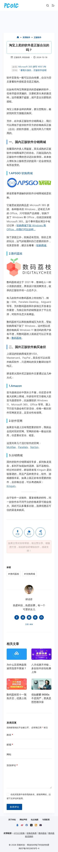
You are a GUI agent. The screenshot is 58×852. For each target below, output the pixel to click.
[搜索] (47, 5)
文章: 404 (29, 624)
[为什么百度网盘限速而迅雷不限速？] (17, 654)
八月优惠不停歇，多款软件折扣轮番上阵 (41, 668)
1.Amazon (15, 385)
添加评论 (12, 765)
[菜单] (53, 5)
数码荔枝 (16, 337)
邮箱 (10, 744)
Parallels (23, 447)
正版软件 (17, 57)
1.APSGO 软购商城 (21, 173)
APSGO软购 (19, 833)
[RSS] (36, 825)
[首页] (18, 37)
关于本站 (12, 819)
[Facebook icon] (16, 617)
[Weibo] (22, 825)
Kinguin (11, 486)
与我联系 (46, 819)
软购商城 (41, 245)
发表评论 (14, 806)
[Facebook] (27, 825)
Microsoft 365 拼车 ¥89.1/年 (32, 66)
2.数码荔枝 (15, 253)
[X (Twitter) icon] (29, 617)
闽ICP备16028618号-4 (29, 848)
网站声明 (23, 819)
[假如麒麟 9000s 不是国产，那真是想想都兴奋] (41, 684)
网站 (9, 754)
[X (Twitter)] (31, 825)
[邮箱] (40, 825)
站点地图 (34, 819)
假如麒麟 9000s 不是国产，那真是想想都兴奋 (41, 698)
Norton (34, 447)
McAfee (11, 447)
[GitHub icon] (41, 617)
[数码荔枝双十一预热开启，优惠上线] (17, 684)
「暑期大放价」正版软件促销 (32, 70)
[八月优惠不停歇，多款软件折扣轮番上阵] (41, 654)
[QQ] (17, 825)
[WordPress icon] (35, 617)
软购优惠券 (32, 833)
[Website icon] (23, 617)
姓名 (10, 734)
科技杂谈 (26, 57)
